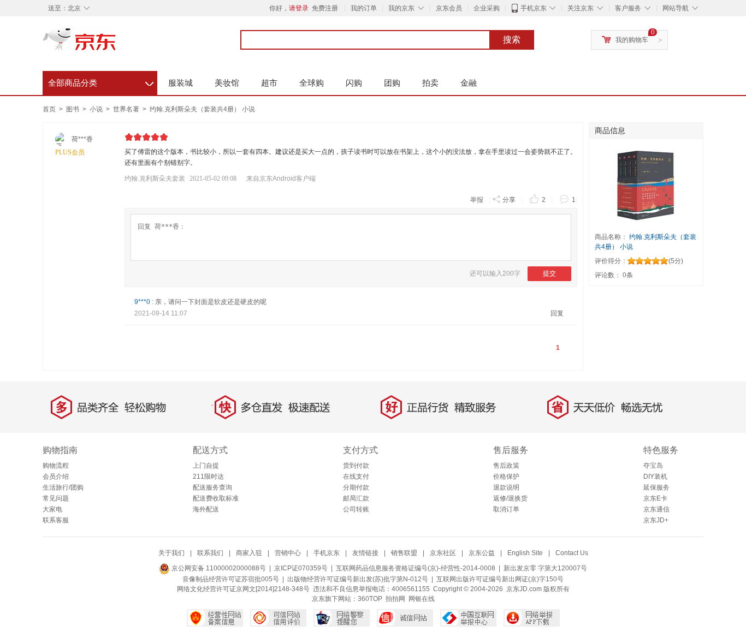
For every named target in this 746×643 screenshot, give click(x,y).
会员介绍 (56, 476)
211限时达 (208, 476)
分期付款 (356, 487)
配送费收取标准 (216, 498)
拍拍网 (395, 599)
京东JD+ (655, 520)
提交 (549, 273)
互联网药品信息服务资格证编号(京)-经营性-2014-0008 (415, 568)
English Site (525, 553)
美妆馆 (227, 82)
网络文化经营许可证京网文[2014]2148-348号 (243, 589)
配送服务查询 (212, 487)
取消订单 (506, 509)
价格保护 (506, 476)
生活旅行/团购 (63, 487)
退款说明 (506, 487)
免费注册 (325, 8)
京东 (116, 43)
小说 (97, 109)
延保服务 (656, 487)
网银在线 (421, 599)
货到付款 (356, 465)
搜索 (511, 39)
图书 (73, 109)
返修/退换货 (510, 498)
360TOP (370, 599)
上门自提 (206, 465)
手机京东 (533, 8)
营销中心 (288, 553)
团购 (392, 82)
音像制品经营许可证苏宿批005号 (230, 579)
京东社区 (443, 553)
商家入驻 (249, 553)
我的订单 (364, 8)
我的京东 (401, 8)
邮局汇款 (356, 498)
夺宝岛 (653, 465)
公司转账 (356, 509)
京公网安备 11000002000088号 (218, 568)
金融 (468, 82)
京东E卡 (655, 498)
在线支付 (356, 476)
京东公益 (482, 553)
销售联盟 (404, 553)
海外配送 (206, 509)
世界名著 (127, 109)
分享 (509, 200)
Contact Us (571, 553)
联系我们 (210, 553)
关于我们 (171, 553)
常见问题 (56, 498)
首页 (49, 109)
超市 (269, 82)
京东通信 (656, 509)
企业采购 (486, 8)
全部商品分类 (100, 81)
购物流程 (56, 465)
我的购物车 (631, 40)
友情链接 (365, 553)
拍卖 (430, 82)
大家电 (52, 509)
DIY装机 (655, 476)
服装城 (180, 82)
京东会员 (449, 8)
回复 (557, 313)
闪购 (354, 82)
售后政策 (506, 465)
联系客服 (56, 520)
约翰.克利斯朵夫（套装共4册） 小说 (202, 109)
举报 (476, 200)
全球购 (311, 82)
